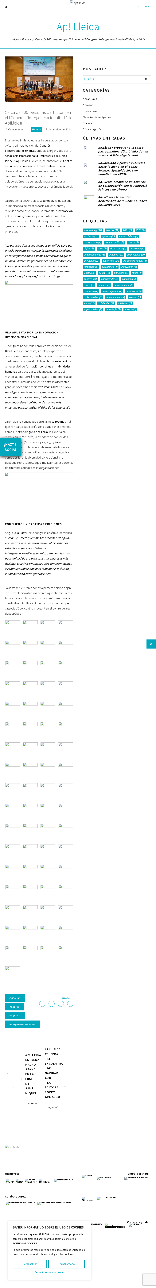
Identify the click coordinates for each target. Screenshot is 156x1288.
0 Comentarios (14, 129)
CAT (138, 6)
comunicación (114, 242)
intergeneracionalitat (23, 1024)
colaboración (92, 242)
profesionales (93, 297)
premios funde (123, 285)
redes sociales (115, 297)
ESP (147, 6)
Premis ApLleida (112, 291)
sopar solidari (93, 309)
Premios (104, 285)
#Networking (93, 230)
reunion (135, 297)
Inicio (14, 39)
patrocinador (109, 279)
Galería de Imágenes (97, 117)
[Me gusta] (27, 129)
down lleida (118, 248)
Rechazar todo (66, 1264)
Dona (102, 248)
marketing (121, 272)
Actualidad (90, 99)
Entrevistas (91, 111)
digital (89, 248)
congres (15, 1006)
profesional (134, 291)
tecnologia (113, 309)
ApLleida (15, 998)
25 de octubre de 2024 (57, 129)
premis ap (91, 291)
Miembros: (12, 1173)
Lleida (104, 272)
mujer (137, 272)
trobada (130, 309)
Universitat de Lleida (17, 171)
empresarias (136, 254)
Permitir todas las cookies (49, 1272)
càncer (133, 242)
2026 (140, 230)
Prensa (26, 39)
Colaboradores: (15, 1196)
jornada (89, 272)
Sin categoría (92, 129)
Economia (137, 248)
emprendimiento (94, 254)
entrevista (111, 260)
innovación (129, 266)
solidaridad (106, 303)
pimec (89, 285)
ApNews (88, 105)
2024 (127, 230)
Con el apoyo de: (138, 1222)
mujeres (90, 279)
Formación (91, 266)
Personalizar (30, 1264)
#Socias (112, 230)
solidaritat (125, 303)
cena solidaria (128, 236)
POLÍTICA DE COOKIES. (25, 1243)
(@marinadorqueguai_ (37, 442)
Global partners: (138, 1173)
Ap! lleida (91, 236)
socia (89, 303)
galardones (110, 266)
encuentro (91, 260)
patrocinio (129, 279)
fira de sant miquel (135, 260)
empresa (15, 1015)
